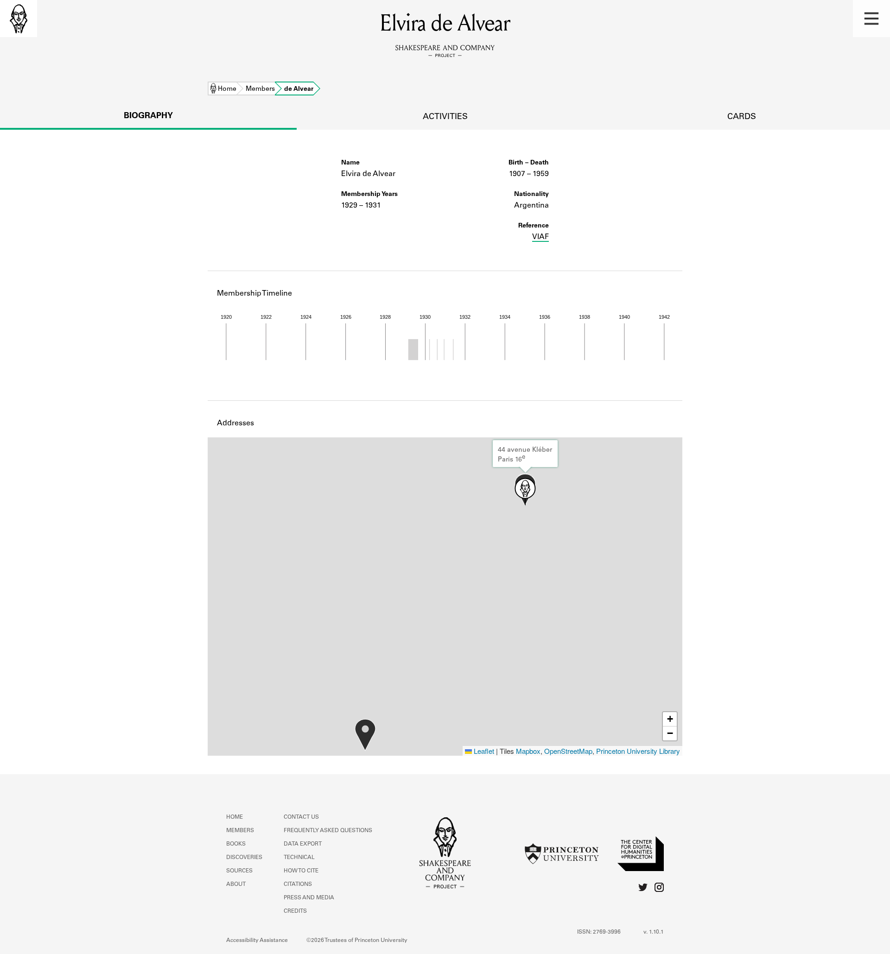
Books (236, 844)
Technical (299, 857)
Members (260, 89)
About (236, 884)
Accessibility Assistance (257, 940)
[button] (871, 18)
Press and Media (309, 898)
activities (445, 117)
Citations (298, 884)
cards (741, 117)
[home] (18, 18)
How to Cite (301, 871)
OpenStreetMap (568, 751)
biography (148, 116)
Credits (295, 911)
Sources (239, 871)
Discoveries (244, 857)
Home (227, 89)
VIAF (540, 237)
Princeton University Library (638, 751)
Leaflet (483, 751)
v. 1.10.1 (653, 932)
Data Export (303, 844)
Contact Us (301, 817)
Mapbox (528, 751)
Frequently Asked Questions (328, 831)
